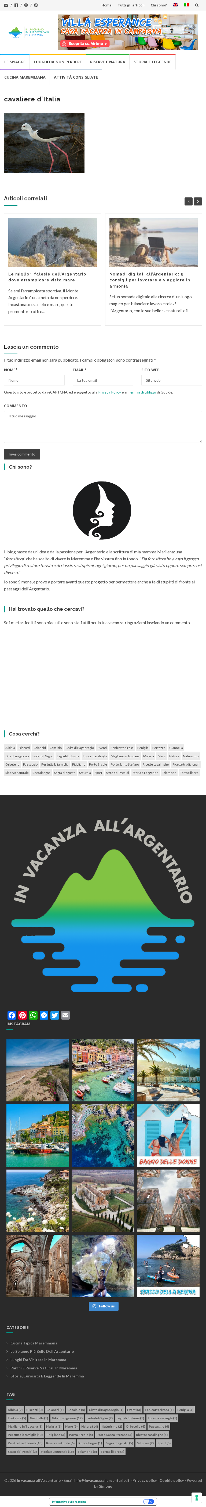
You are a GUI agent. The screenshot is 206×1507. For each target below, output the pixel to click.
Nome (11, 369)
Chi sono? (159, 5)
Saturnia (85, 773)
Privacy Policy (109, 392)
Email (79, 369)
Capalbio (56, 748)
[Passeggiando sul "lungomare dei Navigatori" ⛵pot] (168, 1070)
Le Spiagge (14, 61)
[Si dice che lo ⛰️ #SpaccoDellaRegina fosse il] (168, 1266)
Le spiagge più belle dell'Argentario (42, 1351)
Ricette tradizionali (185, 764)
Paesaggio (30, 764)
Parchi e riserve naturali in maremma (43, 1368)
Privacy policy (145, 1480)
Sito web (150, 369)
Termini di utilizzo (142, 392)
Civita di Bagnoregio (79, 748)
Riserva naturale (17, 773)
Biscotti (24, 748)
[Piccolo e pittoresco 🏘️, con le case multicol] (103, 1070)
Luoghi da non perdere (58, 61)
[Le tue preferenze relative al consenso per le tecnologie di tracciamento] (197, 1498)
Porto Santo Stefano (125, 764)
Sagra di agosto (64, 773)
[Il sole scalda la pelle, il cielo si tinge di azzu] (37, 1070)
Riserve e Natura (107, 61)
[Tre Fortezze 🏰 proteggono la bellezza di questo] (37, 1135)
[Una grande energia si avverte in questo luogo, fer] (37, 1266)
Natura (174, 756)
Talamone (169, 773)
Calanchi (40, 748)
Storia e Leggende (152, 61)
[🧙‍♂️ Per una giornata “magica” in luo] (103, 1201)
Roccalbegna (41, 773)
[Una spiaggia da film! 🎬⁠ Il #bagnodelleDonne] (103, 1135)
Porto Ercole (98, 764)
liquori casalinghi (95, 756)
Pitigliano (78, 764)
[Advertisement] (103, 679)
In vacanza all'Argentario (39, 1480)
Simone (105, 1486)
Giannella (176, 748)
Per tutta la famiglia (54, 764)
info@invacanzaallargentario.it (102, 1480)
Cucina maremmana (25, 77)
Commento (15, 405)
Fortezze (158, 748)
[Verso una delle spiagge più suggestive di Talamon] (37, 1201)
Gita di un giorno (17, 756)
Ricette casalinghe (156, 764)
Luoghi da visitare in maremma (38, 1359)
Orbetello (12, 764)
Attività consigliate (76, 77)
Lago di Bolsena (68, 756)
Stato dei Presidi (117, 773)
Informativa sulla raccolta (69, 1501)
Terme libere (189, 773)
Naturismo (190, 756)
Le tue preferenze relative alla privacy (116, 1501)
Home (106, 5)
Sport (98, 773)
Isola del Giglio (42, 756)
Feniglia (143, 748)
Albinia (10, 748)
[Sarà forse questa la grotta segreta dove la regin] (103, 1266)
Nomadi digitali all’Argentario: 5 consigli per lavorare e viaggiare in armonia (149, 280)
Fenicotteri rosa (122, 748)
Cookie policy (172, 1480)
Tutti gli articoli (131, 5)
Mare (161, 756)
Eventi (102, 748)
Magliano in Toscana (125, 756)
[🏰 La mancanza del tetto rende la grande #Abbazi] (168, 1201)
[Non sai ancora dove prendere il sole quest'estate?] (168, 1135)
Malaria (148, 756)
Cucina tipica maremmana (33, 1343)
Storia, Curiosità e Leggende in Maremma (47, 1376)
